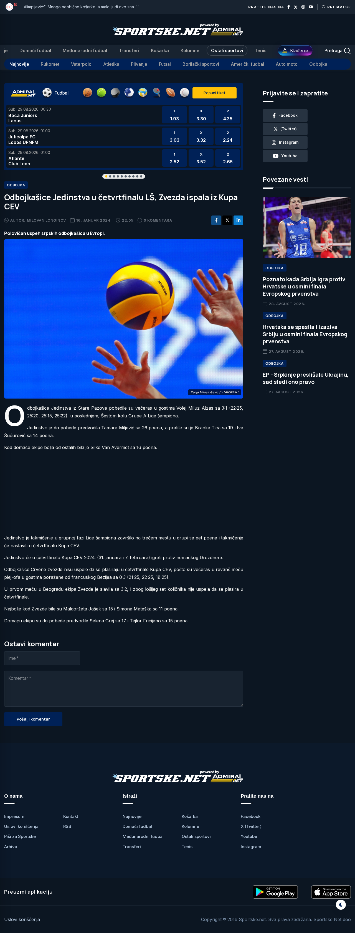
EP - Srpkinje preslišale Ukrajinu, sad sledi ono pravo (306, 378)
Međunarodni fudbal (85, 50)
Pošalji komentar (33, 719)
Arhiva (10, 846)
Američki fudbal (247, 64)
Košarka (160, 50)
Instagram (251, 846)
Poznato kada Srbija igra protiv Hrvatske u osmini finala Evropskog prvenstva (304, 286)
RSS (67, 826)
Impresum (14, 816)
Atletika (111, 64)
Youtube (249, 836)
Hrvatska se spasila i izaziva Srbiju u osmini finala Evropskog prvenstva (305, 334)
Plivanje (139, 64)
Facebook (250, 816)
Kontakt (70, 816)
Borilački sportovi (200, 64)
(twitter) (288, 128)
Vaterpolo (81, 64)
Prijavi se (339, 7)
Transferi (129, 50)
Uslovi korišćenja (21, 826)
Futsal (165, 64)
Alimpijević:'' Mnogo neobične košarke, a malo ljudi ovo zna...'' (81, 6)
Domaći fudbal (35, 50)
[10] (9, 7)
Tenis (261, 50)
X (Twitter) (251, 826)
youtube (289, 155)
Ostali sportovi (227, 50)
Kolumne (190, 50)
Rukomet (50, 64)
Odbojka (318, 64)
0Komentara (158, 220)
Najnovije (19, 64)
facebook (288, 115)
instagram (288, 142)
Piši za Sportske (20, 836)
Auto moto (287, 64)
